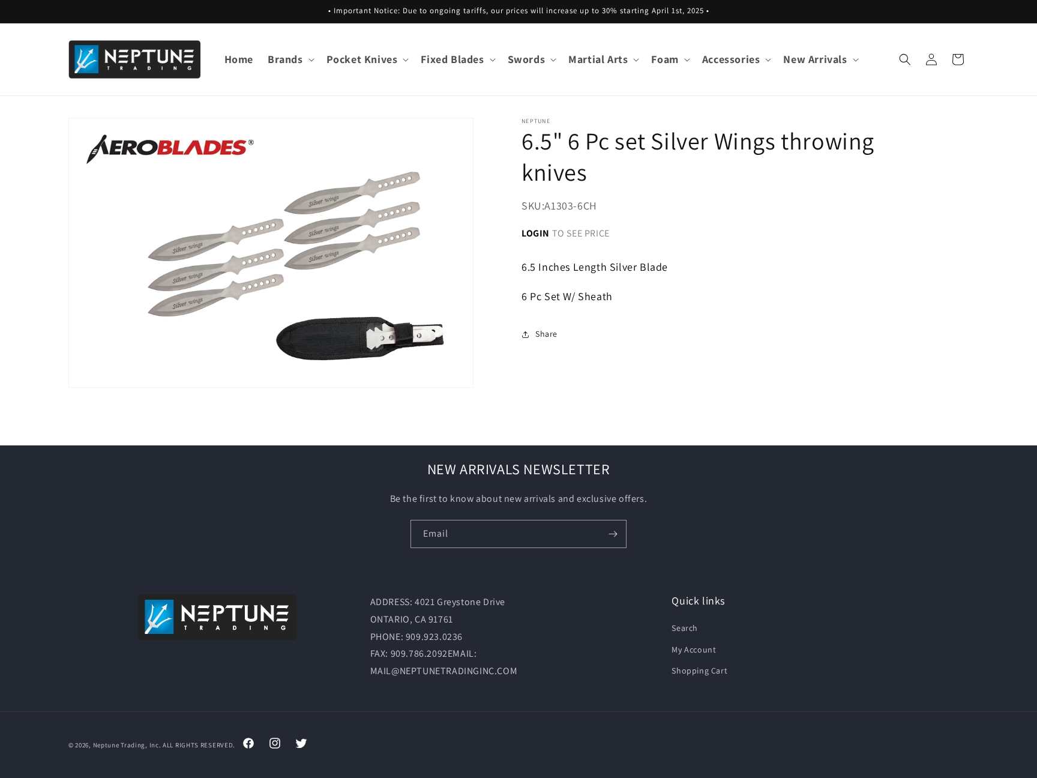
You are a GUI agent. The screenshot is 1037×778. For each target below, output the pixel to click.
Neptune (106, 745)
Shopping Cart (699, 670)
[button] (289, 59)
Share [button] (546, 333)
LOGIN (536, 233)
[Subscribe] (613, 534)
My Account (694, 649)
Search (685, 628)
